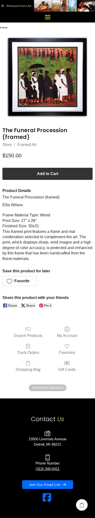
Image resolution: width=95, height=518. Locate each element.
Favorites (67, 352)
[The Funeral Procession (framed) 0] (47, 77)
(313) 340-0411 (47, 469)
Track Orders (28, 352)
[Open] (48, 17)
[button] (19, 281)
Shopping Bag (28, 369)
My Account (67, 336)
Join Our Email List (44, 485)
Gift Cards (67, 369)
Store (7, 145)
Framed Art (27, 145)
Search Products (28, 336)
